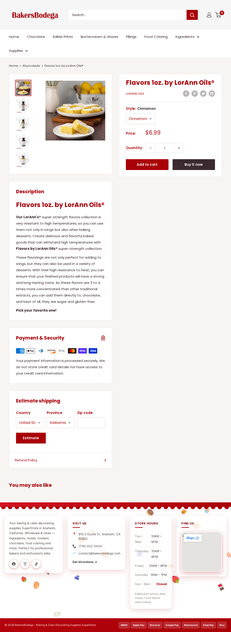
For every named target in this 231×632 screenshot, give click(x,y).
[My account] (209, 14)
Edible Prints (63, 36)
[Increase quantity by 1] (179, 148)
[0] (218, 15)
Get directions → (84, 562)
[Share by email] (212, 93)
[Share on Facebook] (186, 93)
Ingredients (185, 36)
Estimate (31, 438)
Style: (141, 108)
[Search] (192, 15)
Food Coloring (156, 36)
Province (54, 412)
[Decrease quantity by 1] (150, 148)
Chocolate (36, 36)
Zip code (85, 412)
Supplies (16, 50)
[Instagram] (25, 563)
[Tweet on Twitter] (203, 93)
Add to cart (147, 164)
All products (31, 66)
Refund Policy (26, 460)
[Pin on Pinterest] (195, 93)
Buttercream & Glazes (99, 36)
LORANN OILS (135, 94)
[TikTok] (36, 563)
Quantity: (134, 147)
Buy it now (194, 164)
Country (23, 412)
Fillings (131, 36)
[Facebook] (13, 563)
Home (14, 36)
